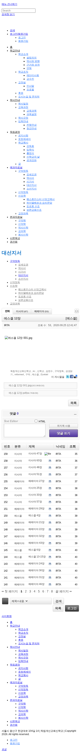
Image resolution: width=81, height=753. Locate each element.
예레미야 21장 (36, 522)
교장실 (22, 82)
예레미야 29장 (36, 508)
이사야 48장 (35, 467)
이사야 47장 (35, 453)
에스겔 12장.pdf (23, 392)
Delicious (75, 376)
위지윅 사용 (63, 425)
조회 (73, 446)
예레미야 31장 (36, 577)
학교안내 (15, 50)
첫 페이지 (11, 591)
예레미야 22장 (36, 529)
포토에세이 (24, 139)
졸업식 (30, 153)
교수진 (30, 78)
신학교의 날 (33, 156)
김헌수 (49, 371)
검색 (58, 601)
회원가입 (23, 41)
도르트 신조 (33, 206)
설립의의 (32, 57)
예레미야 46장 (36, 584)
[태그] (5, 601)
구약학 (22, 220)
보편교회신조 (34, 209)
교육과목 (32, 110)
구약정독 (23, 171)
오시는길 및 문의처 (28, 96)
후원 (20, 93)
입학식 (30, 149)
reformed (19, 374)
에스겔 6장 (34, 549)
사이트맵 (7, 616)
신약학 (22, 224)
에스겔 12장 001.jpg (26, 385)
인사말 (30, 86)
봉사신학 (23, 234)
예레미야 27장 (36, 481)
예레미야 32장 (36, 536)
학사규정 (23, 117)
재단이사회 (33, 75)
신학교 (40, 371)
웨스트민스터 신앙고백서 (41, 199)
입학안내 (23, 121)
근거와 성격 (33, 64)
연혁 (29, 68)
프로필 (30, 89)
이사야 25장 (35, 487)
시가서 (30, 181)
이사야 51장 (35, 474)
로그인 (22, 37)
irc (34, 371)
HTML (41, 421)
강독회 (30, 146)
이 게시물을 (57, 376)
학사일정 (23, 103)
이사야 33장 (35, 494)
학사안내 (15, 100)
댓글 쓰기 (63, 433)
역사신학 (23, 227)
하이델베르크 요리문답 (39, 202)
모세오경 (32, 174)
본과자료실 (16, 217)
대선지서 (32, 185)
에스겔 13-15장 (37, 556)
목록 (73, 403)
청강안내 (32, 128)
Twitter (67, 376)
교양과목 (23, 213)
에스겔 (35, 374)
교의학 (22, 231)
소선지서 (32, 188)
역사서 (30, 178)
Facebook (71, 376)
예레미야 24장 (36, 563)
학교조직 (23, 71)
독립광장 (15, 132)
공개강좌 (32, 160)
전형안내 (32, 124)
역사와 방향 (33, 61)
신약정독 (23, 192)
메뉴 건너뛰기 (9, 4)
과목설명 (32, 114)
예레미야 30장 (36, 570)
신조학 (22, 195)
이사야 (18, 454)
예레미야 (19, 481)
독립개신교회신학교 (20, 371)
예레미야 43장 (36, 542)
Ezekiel (44, 374)
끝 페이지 (62, 591)
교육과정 (23, 107)
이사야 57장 (35, 501)
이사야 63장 (35, 460)
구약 (28, 374)
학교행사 (23, 142)
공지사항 (23, 135)
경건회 (13, 241)
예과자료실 (16, 167)
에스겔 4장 (34, 515)
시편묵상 (15, 238)
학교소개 (23, 54)
